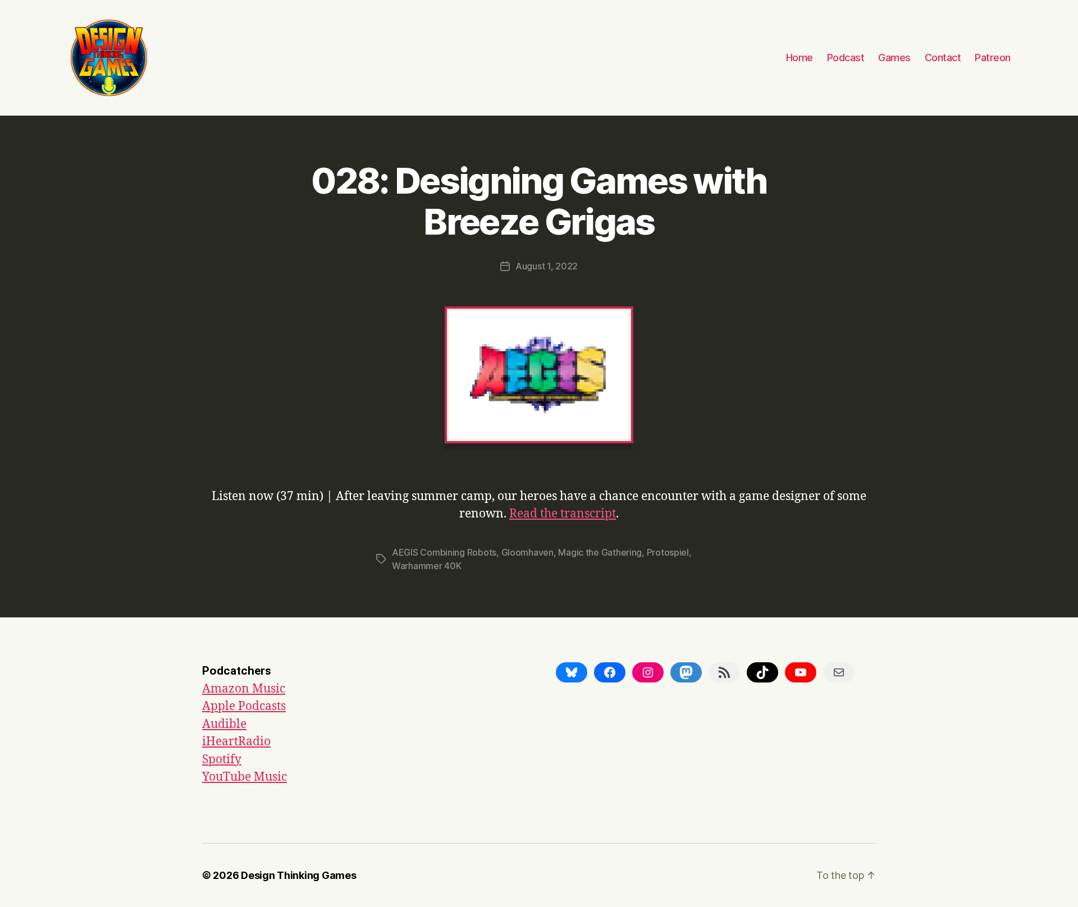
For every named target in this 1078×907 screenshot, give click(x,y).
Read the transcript (562, 513)
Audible (224, 724)
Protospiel (668, 552)
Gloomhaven (527, 552)
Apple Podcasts (244, 706)
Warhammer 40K (427, 565)
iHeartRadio (236, 741)
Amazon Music (243, 689)
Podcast (846, 57)
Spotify (221, 759)
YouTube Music (244, 777)
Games (894, 57)
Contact (943, 57)
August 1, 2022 (546, 266)
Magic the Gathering (600, 552)
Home (799, 57)
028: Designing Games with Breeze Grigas (539, 201)
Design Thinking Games (298, 875)
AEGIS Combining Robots (444, 552)
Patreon (993, 57)
